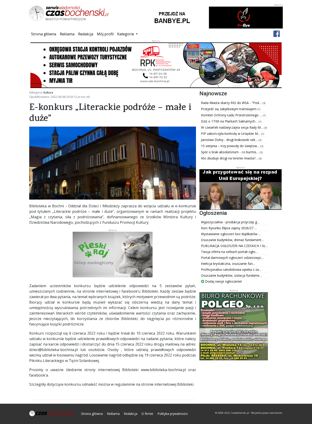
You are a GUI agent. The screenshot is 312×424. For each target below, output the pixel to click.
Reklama (67, 33)
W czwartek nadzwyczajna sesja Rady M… (232, 127)
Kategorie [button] (126, 33)
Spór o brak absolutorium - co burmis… (230, 152)
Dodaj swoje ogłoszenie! (223, 281)
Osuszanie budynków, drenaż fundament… (232, 240)
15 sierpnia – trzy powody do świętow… (230, 146)
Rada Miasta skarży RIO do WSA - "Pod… (231, 103)
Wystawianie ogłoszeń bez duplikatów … (231, 234)
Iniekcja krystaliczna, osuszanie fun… (228, 263)
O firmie (147, 413)
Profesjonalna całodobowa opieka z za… (231, 269)
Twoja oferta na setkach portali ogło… (229, 252)
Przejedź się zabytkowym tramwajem (229, 109)
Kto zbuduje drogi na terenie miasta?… (230, 158)
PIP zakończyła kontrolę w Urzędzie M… (231, 133)
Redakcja (85, 33)
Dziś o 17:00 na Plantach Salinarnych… (230, 121)
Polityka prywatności (172, 413)
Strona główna (44, 33)
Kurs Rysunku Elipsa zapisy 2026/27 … (229, 228)
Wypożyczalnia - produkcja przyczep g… (230, 222)
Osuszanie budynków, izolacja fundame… (231, 275)
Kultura (48, 92)
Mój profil (105, 33)
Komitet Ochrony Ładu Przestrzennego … (232, 115)
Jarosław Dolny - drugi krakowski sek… (230, 140)
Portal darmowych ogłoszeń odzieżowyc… (232, 257)
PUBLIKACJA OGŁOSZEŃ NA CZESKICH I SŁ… (234, 246)
